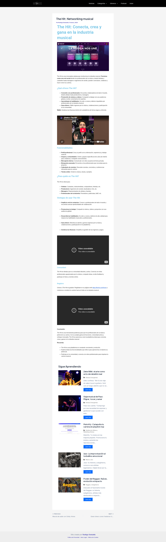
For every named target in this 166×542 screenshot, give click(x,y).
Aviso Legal (84, 537)
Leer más (88, 390)
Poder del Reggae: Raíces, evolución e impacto (95, 480)
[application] (106, 3)
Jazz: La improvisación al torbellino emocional (94, 454)
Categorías (101, 3)
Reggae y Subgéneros (92, 485)
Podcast (123, 3)
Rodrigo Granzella (89, 535)
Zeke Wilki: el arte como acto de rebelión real (94, 372)
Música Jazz (89, 459)
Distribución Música (91, 430)
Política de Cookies (93, 537)
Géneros (113, 3)
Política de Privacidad (73, 537)
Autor (131, 3)
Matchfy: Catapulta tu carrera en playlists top (93, 425)
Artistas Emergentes (92, 377)
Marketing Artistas (88, 432)
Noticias (91, 3)
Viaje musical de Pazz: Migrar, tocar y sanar (93, 397)
